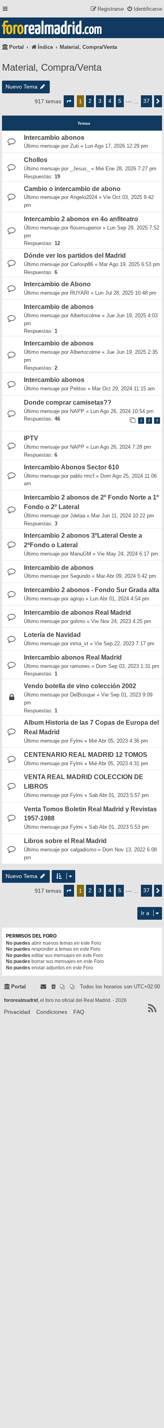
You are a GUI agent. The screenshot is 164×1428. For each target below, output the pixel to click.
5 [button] (119, 101)
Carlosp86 (81, 264)
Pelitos (78, 389)
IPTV (31, 438)
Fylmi (76, 741)
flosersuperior (85, 228)
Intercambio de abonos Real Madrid (77, 612)
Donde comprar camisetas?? (67, 402)
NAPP (77, 411)
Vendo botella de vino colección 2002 (80, 686)
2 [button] (90, 101)
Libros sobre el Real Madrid (65, 841)
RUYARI (79, 293)
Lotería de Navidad (52, 634)
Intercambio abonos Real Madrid (73, 657)
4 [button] (109, 101)
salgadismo (83, 850)
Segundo (80, 576)
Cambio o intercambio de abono (72, 188)
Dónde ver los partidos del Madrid (75, 255)
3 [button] (100, 101)
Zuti (74, 146)
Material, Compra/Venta (52, 67)
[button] (69, 101)
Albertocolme (85, 315)
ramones (80, 666)
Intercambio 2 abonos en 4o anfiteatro (81, 219)
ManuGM (80, 554)
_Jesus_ (80, 169)
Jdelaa (77, 516)
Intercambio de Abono (57, 284)
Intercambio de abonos (59, 306)
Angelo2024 (83, 197)
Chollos (35, 159)
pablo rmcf (82, 476)
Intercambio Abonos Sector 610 (71, 467)
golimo (77, 621)
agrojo (77, 599)
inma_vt (79, 643)
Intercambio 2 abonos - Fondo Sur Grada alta (91, 590)
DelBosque (82, 695)
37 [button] (146, 101)
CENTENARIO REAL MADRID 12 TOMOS (85, 754)
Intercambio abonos (54, 137)
